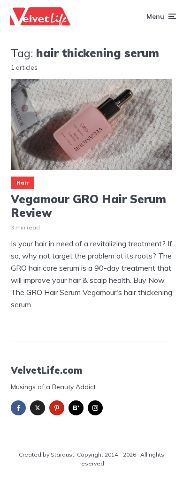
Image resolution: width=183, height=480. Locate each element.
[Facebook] (18, 407)
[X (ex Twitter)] (37, 407)
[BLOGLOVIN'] (76, 407)
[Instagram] (95, 407)
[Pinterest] (56, 407)
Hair (22, 182)
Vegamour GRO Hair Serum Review (88, 206)
